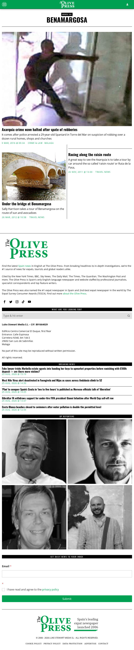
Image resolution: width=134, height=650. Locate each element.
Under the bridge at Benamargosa (26, 204)
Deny (24, 359)
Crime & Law (35, 143)
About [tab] (110, 295)
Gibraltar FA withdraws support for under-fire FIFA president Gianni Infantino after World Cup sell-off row (58, 398)
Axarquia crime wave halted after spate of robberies (39, 129)
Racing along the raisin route (89, 154)
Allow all (109, 359)
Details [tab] (67, 295)
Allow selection (67, 359)
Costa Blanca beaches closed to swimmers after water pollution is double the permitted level (51, 407)
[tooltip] (34, 451)
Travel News (36, 217)
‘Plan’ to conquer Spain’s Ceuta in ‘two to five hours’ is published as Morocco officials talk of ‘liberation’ (56, 389)
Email (6, 566)
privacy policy (50, 589)
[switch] (50, 343)
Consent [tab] (23, 295)
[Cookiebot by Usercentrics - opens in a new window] (116, 286)
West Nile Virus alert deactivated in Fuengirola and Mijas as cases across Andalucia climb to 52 (52, 380)
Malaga (49, 143)
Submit (66, 599)
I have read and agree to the (33, 589)
